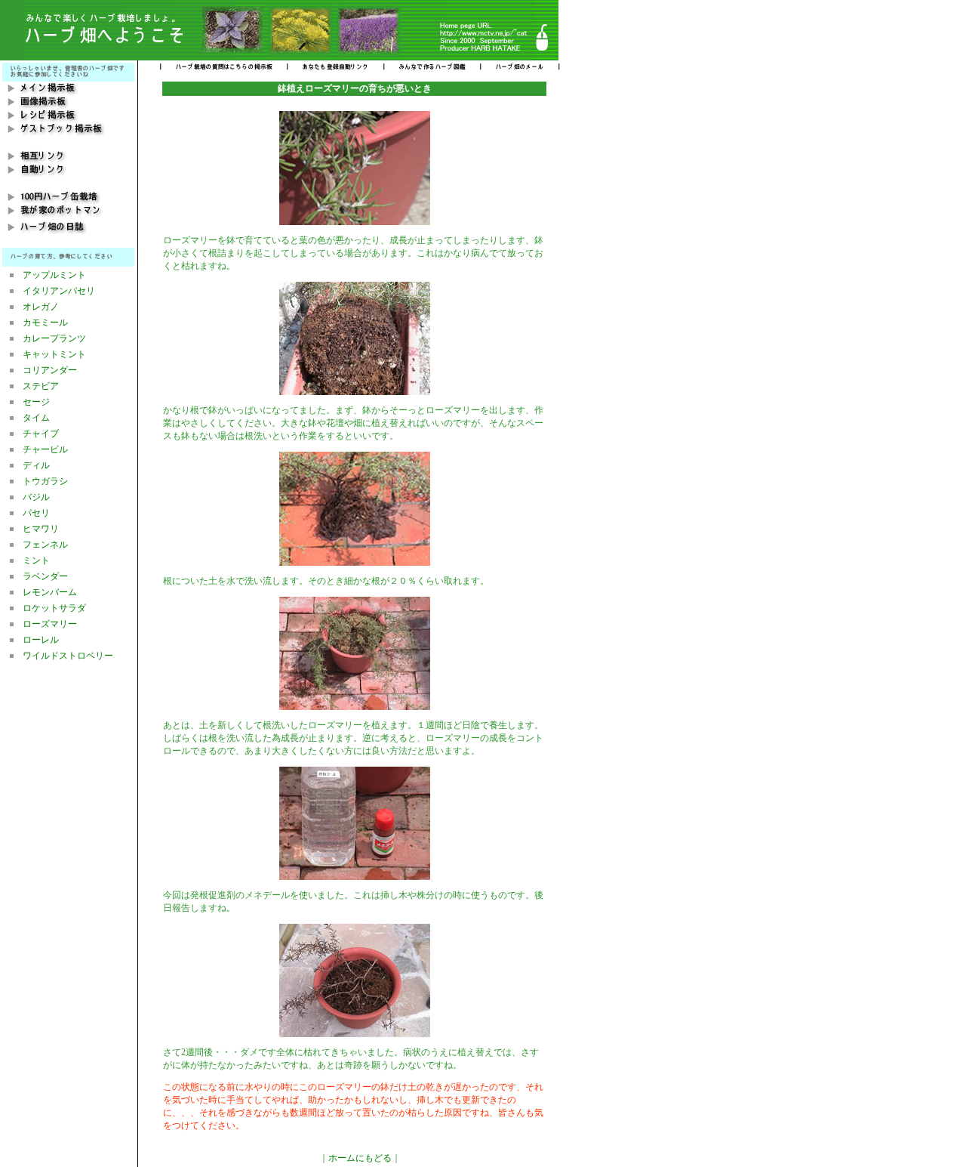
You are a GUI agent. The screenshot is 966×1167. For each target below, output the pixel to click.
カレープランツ (54, 338)
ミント (36, 560)
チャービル (45, 449)
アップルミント (54, 275)
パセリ (36, 513)
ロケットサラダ (54, 608)
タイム (36, 417)
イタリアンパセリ (59, 291)
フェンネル (45, 544)
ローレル (41, 639)
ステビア (41, 386)
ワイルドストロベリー (68, 655)
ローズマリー (50, 624)
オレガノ (41, 306)
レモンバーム (50, 592)
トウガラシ (45, 481)
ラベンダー (45, 576)
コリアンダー (50, 370)
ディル (36, 465)
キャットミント (54, 354)
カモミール (45, 322)
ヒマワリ (41, 528)
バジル (36, 497)
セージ (36, 402)
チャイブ (41, 433)
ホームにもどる (360, 1158)
